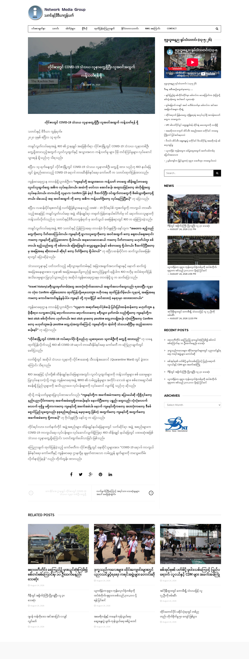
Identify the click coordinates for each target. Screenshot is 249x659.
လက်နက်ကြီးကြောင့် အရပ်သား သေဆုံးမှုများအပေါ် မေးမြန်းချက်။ (118, 492)
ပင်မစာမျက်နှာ (38, 29)
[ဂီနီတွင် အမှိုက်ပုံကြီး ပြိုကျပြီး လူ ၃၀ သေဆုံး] (193, 209)
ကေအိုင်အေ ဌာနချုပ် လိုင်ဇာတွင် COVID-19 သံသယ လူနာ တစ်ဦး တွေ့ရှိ (66, 492)
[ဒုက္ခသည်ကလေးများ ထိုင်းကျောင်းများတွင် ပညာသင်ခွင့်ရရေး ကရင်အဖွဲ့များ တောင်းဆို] (124, 544)
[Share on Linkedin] (110, 475)
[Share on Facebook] (71, 475)
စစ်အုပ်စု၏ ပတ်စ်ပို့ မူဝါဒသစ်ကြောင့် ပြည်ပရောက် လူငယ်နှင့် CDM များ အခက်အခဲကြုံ (191, 363)
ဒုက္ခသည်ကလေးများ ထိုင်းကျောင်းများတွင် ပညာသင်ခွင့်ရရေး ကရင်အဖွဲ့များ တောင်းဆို (194, 352)
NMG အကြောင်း (152, 29)
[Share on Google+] (90, 475)
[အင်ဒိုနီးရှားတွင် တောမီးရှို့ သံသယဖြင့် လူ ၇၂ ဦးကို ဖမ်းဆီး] (193, 295)
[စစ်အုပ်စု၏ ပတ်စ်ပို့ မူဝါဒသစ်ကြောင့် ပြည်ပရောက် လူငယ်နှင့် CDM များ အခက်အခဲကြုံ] (190, 544)
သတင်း (55, 29)
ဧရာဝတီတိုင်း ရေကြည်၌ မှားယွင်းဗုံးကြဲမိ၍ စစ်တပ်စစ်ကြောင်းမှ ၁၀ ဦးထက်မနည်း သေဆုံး (192, 341)
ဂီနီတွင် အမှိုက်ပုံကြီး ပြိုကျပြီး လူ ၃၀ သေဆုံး (189, 226)
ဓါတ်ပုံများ (70, 29)
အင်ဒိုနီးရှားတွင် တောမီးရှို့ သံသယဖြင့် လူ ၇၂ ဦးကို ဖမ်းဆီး (191, 313)
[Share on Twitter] (80, 475)
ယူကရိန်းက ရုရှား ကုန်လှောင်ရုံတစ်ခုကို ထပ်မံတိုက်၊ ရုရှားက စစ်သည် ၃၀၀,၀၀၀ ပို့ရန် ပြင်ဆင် (192, 269)
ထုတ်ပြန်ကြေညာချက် (104, 29)
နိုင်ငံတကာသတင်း (129, 29)
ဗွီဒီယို (84, 29)
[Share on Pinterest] (100, 475)
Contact (172, 29)
